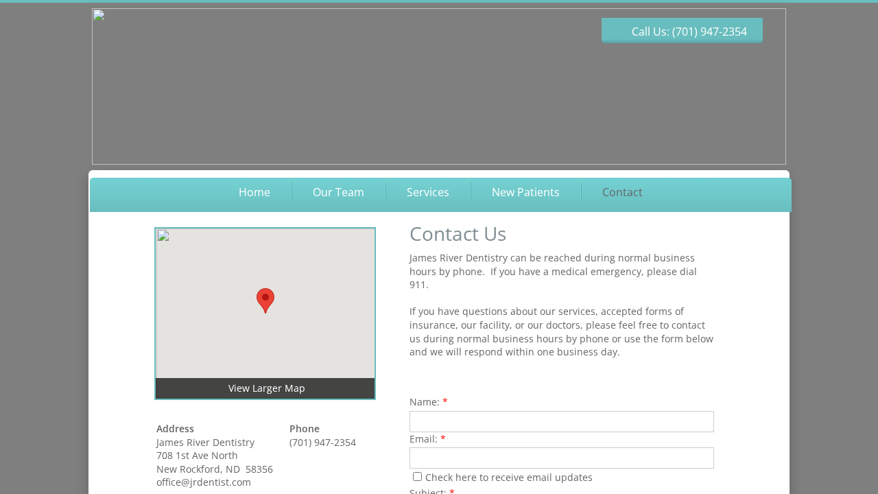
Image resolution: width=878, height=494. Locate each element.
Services (428, 192)
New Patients (526, 192)
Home (254, 192)
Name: (429, 401)
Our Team (338, 192)
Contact (622, 192)
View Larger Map (266, 388)
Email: (428, 438)
